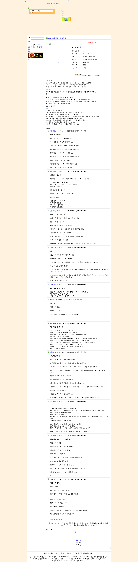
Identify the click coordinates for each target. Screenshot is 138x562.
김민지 (52, 284)
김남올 (52, 211)
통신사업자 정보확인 (87, 553)
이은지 (52, 323)
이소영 (52, 171)
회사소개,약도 (48, 553)
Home (49, 38)
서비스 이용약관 (60, 553)
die (51, 299)
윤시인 (52, 401)
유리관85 (78, 540)
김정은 (52, 247)
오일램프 (55, 38)
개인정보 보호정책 (73, 553)
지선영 (52, 131)
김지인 (52, 435)
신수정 (52, 479)
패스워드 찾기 (37, 47)
